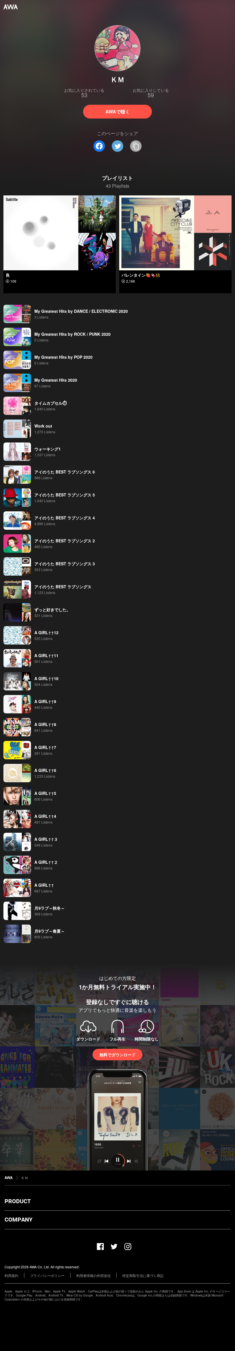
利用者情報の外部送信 (93, 1275)
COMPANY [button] (18, 1219)
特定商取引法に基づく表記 (143, 1275)
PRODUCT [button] (18, 1201)
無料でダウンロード (117, 1054)
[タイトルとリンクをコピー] (136, 146)
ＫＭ (24, 1177)
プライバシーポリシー (47, 1275)
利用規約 (11, 1275)
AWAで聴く (117, 111)
